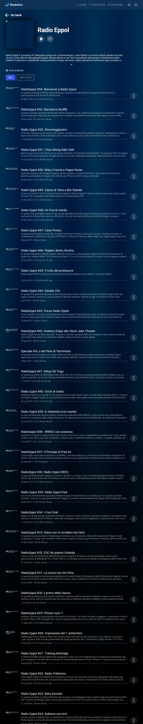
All (10, 77)
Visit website (16, 70)
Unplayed (26, 77)
